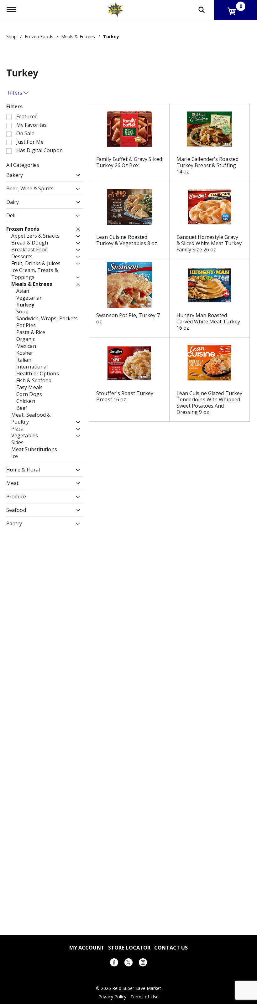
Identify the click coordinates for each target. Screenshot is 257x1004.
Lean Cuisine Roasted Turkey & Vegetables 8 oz (126, 240)
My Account (86, 947)
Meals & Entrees (78, 36)
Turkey (111, 36)
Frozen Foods (39, 36)
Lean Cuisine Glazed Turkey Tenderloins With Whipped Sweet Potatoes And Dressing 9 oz (209, 402)
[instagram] (143, 963)
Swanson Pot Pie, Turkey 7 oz (128, 318)
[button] (76, 175)
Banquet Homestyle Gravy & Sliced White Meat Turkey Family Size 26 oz (209, 243)
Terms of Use (144, 996)
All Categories (22, 165)
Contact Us (171, 947)
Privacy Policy (112, 996)
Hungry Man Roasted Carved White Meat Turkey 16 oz (208, 321)
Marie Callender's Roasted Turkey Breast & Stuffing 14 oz (207, 165)
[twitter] (128, 963)
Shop (11, 36)
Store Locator (129, 947)
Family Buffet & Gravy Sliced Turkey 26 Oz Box (129, 162)
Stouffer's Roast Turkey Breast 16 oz (124, 396)
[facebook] (114, 963)
